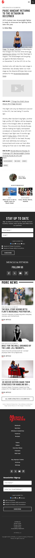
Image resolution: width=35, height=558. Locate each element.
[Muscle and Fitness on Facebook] (9, 273)
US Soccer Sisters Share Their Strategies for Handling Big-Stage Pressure (16, 384)
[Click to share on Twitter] (1, 161)
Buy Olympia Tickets (17, 459)
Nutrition (17, 428)
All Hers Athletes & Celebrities (17, 399)
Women (5, 165)
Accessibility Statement (17, 528)
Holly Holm (12, 136)
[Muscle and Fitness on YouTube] (20, 273)
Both (13, 243)
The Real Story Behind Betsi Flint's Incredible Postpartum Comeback (16, 311)
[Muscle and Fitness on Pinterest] (26, 273)
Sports (24, 161)
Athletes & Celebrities (17, 431)
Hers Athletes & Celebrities (11, 7)
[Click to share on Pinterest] (1, 165)
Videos (17, 445)
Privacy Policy (17, 525)
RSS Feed (17, 453)
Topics (17, 442)
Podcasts (17, 450)
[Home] (3, 3)
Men (24, 243)
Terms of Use (17, 523)
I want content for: (17, 241)
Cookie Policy (17, 527)
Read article (6, 319)
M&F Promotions (10, 500)
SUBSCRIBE (8, 253)
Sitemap (17, 465)
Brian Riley (8, 28)
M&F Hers (17, 161)
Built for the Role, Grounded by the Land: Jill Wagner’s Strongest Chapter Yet (16, 348)
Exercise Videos (17, 448)
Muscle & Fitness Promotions (12, 246)
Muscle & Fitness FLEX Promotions (15, 504)
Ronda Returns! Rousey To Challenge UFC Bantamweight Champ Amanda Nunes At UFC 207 (16, 153)
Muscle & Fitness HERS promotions (15, 502)
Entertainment (8, 161)
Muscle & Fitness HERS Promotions (14, 248)
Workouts (17, 425)
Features (17, 433)
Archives (17, 462)
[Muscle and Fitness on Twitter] (15, 273)
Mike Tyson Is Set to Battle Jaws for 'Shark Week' (9, 201)
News (9, 197)
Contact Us (18, 521)
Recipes (17, 436)
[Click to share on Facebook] (1, 158)
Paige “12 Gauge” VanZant (12, 49)
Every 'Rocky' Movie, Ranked (25, 200)
